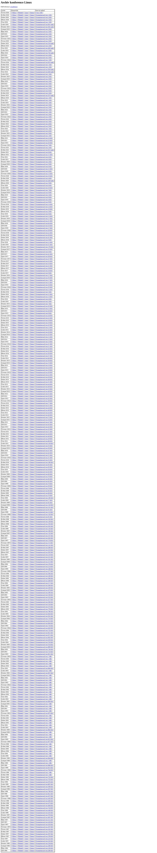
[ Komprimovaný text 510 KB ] (44, 604)
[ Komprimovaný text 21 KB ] (44, 221)
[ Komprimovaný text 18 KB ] (44, 268)
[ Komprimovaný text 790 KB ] (44, 791)
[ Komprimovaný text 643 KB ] (44, 628)
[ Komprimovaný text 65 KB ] (44, 465)
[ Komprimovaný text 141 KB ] (44, 545)
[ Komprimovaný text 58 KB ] (44, 469)
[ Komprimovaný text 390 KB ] (44, 578)
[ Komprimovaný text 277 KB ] (44, 571)
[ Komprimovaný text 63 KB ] (44, 467)
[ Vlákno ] (14, 12)
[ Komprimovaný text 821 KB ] (44, 633)
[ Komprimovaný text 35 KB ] (44, 460)
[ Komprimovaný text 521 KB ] (44, 820)
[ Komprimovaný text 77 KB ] (44, 403)
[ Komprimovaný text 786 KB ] (44, 611)
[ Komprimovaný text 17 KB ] (44, 218)
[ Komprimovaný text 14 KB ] (44, 204)
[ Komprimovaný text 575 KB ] (44, 607)
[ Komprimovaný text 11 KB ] (44, 154)
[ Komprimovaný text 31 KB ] (44, 244)
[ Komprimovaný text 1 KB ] (43, 15)
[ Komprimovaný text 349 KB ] (44, 576)
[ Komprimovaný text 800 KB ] (44, 647)
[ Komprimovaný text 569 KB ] (44, 786)
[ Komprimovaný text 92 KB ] (44, 502)
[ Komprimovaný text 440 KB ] (44, 810)
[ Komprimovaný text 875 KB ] (44, 713)
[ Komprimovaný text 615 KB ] (44, 621)
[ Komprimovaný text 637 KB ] (44, 789)
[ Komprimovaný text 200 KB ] (44, 850)
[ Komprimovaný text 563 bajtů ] (44, 69)
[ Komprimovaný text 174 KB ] (44, 540)
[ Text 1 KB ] (39, 12)
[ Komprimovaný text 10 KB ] (44, 188)
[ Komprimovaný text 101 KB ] (44, 507)
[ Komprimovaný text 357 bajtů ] (44, 95)
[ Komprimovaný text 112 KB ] (44, 512)
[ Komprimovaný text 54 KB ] (44, 420)
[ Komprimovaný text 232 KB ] (44, 841)
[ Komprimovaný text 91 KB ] (44, 510)
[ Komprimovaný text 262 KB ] (44, 552)
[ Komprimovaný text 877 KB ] (44, 741)
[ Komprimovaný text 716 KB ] (44, 626)
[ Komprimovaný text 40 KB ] (44, 391)
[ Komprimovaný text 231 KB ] (44, 557)
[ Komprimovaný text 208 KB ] (44, 547)
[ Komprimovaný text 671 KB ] (44, 635)
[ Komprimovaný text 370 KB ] (44, 815)
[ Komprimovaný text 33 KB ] (44, 225)
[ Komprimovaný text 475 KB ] (44, 803)
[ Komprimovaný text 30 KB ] (44, 360)
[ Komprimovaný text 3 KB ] (43, 29)
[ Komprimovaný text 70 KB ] (44, 483)
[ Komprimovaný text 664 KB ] (44, 614)
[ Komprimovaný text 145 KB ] (44, 528)
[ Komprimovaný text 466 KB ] (44, 801)
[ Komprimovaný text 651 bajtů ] (44, 150)
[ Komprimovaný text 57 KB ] (44, 356)
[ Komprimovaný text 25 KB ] (44, 287)
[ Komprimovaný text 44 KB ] (44, 384)
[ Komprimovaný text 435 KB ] (44, 812)
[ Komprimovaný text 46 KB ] (44, 410)
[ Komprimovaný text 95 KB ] (44, 517)
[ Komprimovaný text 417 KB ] (44, 599)
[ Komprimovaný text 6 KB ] (43, 131)
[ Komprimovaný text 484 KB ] (44, 805)
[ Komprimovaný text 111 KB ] (44, 543)
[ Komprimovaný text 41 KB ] (44, 237)
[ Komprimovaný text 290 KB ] (44, 846)
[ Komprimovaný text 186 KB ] (44, 531)
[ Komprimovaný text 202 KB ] (44, 526)
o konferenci (13, 7)
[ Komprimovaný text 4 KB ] (43, 55)
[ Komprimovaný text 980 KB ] (44, 765)
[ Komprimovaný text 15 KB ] (44, 169)
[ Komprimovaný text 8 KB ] (43, 152)
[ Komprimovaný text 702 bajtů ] (44, 53)
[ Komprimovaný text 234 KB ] (44, 843)
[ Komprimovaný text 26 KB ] (44, 143)
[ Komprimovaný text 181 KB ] (44, 559)
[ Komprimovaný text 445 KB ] (44, 798)
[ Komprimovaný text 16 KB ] (44, 138)
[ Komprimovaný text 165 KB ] (44, 524)
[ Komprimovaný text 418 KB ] (44, 822)
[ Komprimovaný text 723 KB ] (44, 652)
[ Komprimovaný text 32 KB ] (44, 261)
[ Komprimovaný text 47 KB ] (44, 422)
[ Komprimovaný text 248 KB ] (44, 569)
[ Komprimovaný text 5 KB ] (43, 36)
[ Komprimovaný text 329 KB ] (44, 588)
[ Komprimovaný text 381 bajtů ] (44, 27)
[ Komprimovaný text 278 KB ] (44, 564)
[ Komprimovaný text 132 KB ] (44, 533)
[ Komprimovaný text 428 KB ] (44, 581)
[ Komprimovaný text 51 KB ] (44, 382)
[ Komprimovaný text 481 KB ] (44, 817)
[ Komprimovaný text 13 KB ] (44, 173)
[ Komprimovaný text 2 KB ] (43, 17)
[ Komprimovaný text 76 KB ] (44, 476)
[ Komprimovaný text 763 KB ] (44, 642)
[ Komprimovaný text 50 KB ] (44, 448)
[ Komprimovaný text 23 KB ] (44, 140)
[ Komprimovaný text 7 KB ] (43, 128)
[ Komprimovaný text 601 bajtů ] (44, 24)
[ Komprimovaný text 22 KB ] (44, 233)
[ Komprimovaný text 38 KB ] (44, 256)
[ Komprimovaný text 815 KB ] (44, 739)
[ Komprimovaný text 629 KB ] (44, 640)
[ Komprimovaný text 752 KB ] (44, 777)
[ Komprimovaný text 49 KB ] (44, 386)
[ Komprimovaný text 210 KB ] (44, 554)
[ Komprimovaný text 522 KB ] (44, 597)
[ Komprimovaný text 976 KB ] (44, 782)
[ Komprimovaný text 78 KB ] (44, 488)
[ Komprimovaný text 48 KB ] (44, 379)
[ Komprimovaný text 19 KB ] (44, 176)
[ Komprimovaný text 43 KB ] (44, 349)
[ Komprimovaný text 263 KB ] (44, 824)
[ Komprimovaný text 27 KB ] (44, 259)
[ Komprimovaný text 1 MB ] (43, 656)
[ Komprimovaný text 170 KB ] (44, 247)
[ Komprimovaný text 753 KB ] (44, 779)
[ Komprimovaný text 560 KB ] (44, 602)
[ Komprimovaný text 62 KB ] (44, 472)
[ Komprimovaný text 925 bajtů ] (44, 62)
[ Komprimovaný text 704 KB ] (44, 770)
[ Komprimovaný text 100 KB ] (44, 462)
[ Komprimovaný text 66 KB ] (44, 358)
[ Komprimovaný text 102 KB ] (44, 519)
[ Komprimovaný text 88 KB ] (44, 441)
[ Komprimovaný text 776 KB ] (44, 609)
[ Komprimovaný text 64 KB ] (44, 223)
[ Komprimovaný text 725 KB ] (44, 630)
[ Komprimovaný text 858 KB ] (44, 701)
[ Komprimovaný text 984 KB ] (44, 668)
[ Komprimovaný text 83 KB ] (44, 491)
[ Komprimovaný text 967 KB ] (44, 673)
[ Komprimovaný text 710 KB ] (44, 618)
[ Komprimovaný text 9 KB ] (43, 91)
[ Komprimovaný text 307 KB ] (44, 834)
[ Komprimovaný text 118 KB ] (44, 443)
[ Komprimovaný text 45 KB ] (44, 424)
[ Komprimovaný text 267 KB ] (44, 827)
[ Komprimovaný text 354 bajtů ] (44, 43)
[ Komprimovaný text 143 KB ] (44, 505)
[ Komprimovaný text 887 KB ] (44, 784)
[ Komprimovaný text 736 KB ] (44, 649)
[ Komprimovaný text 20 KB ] (44, 235)
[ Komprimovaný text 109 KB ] (44, 498)
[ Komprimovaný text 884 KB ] (44, 730)
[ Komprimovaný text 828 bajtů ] (44, 72)
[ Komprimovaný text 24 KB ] (44, 315)
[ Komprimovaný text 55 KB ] (44, 278)
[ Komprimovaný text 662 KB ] (44, 637)
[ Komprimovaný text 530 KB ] (44, 595)
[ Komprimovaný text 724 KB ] (44, 808)
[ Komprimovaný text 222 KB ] (44, 550)
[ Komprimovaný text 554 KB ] (44, 644)
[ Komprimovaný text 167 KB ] (44, 536)
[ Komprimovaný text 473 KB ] (44, 590)
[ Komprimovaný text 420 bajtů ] (44, 181)
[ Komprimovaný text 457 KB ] (44, 796)
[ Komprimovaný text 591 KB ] (44, 616)
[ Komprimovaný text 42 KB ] (44, 398)
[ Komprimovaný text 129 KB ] (44, 521)
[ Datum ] (32, 12)
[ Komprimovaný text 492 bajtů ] (44, 48)
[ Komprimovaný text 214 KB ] (44, 566)
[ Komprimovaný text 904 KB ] (44, 623)
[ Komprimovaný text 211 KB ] (44, 562)
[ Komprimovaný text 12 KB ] (44, 242)
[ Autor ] (26, 12)
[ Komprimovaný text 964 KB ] (44, 758)
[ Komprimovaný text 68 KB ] (44, 493)
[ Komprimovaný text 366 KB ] (44, 573)
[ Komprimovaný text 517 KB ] (44, 583)
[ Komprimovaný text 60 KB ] (44, 474)
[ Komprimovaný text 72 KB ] (44, 417)
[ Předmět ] (20, 12)
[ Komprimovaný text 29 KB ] (44, 230)
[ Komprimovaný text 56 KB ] (44, 353)
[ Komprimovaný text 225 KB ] (44, 839)
